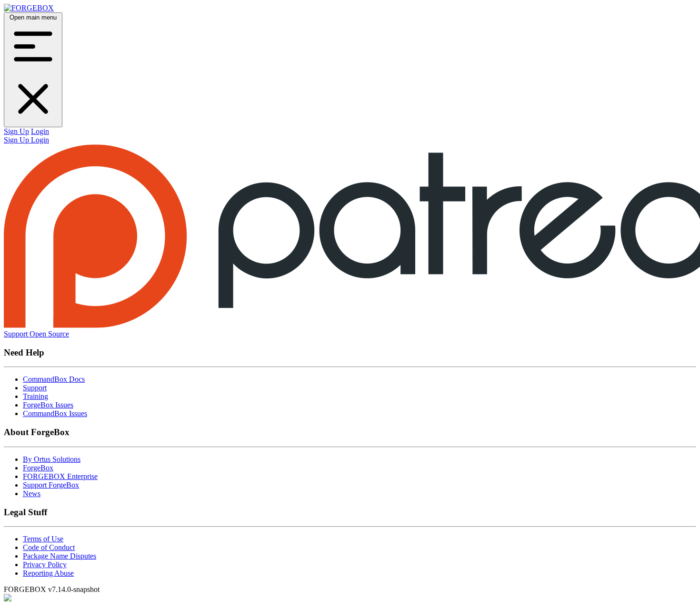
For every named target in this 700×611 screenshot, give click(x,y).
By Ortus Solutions (51, 459)
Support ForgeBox (51, 485)
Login (40, 131)
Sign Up (16, 131)
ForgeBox (38, 468)
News (31, 493)
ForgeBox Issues (48, 405)
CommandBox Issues (55, 413)
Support (35, 388)
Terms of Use (43, 539)
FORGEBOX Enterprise (60, 476)
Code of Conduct (49, 547)
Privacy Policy (45, 564)
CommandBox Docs (54, 379)
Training (35, 396)
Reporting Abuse (48, 573)
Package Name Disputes (59, 556)
